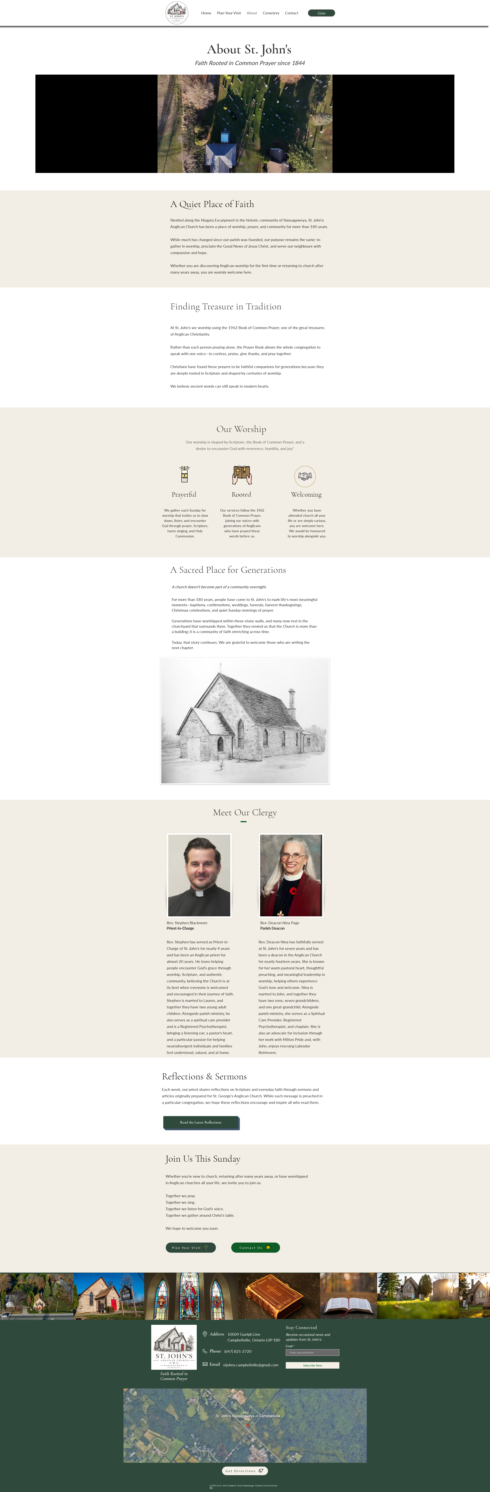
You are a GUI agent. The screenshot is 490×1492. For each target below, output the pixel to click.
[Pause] (40, 167)
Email (289, 1346)
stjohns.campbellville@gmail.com (250, 1364)
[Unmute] (46, 167)
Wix (211, 1488)
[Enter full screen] (449, 167)
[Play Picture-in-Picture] (442, 167)
